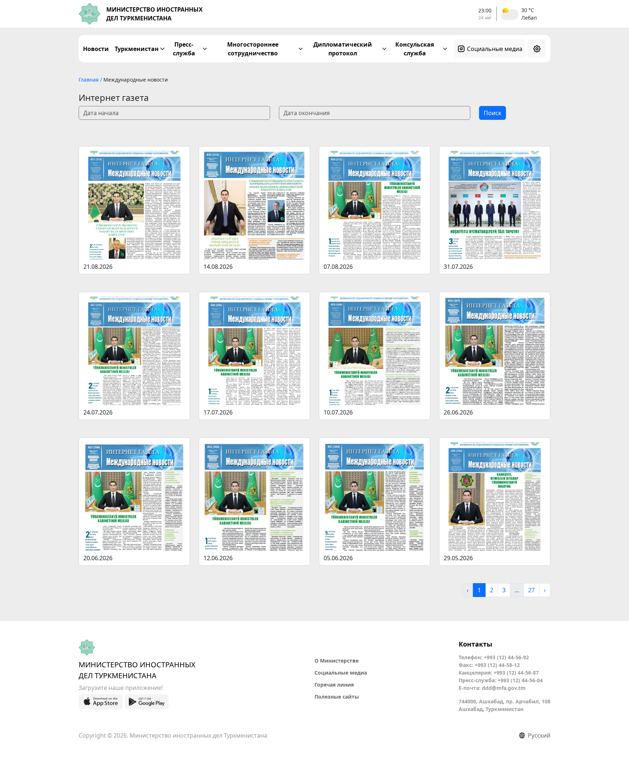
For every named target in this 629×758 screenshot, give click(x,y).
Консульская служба (414, 48)
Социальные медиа (494, 49)
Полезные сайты (336, 696)
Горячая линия (334, 684)
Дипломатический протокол (342, 48)
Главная (89, 79)
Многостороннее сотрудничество (252, 48)
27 (531, 590)
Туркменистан (137, 49)
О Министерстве (336, 660)
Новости (96, 49)
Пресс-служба (184, 48)
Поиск (492, 113)
